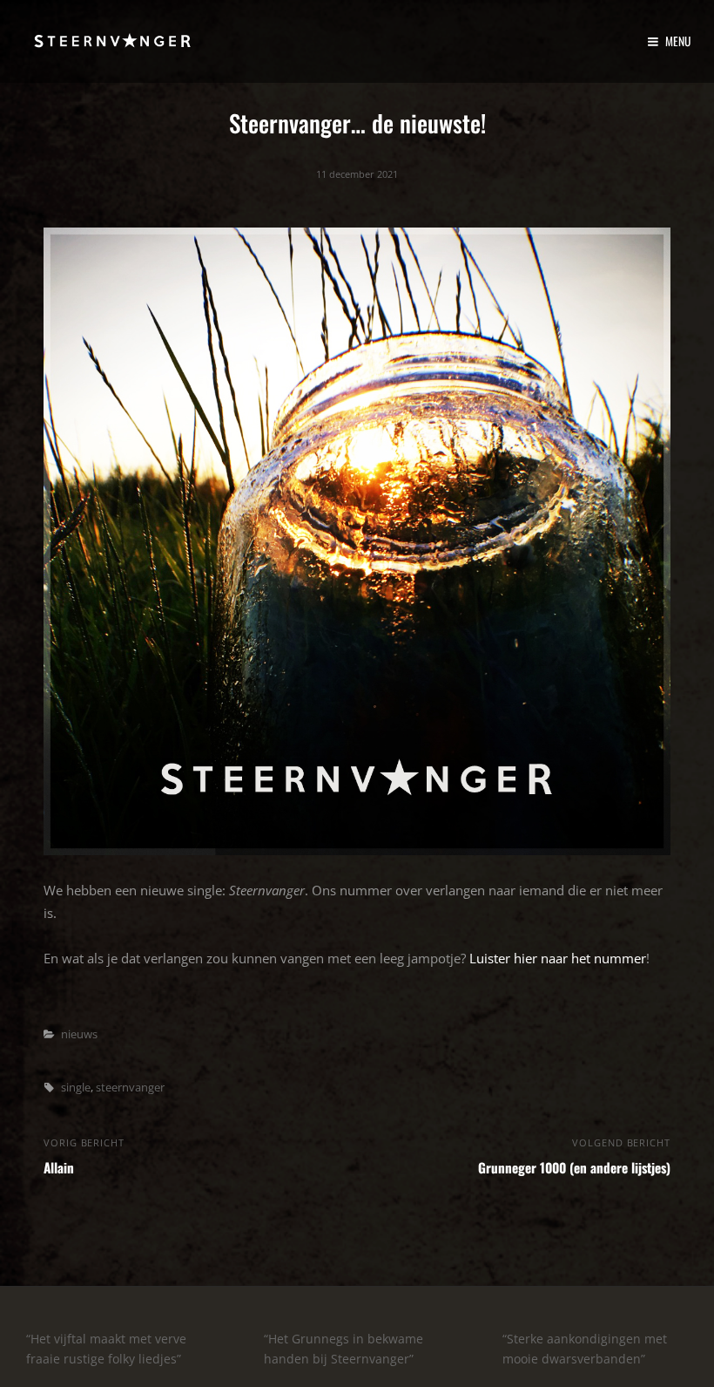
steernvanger (130, 1087)
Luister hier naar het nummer (557, 958)
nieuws (79, 1034)
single (76, 1087)
